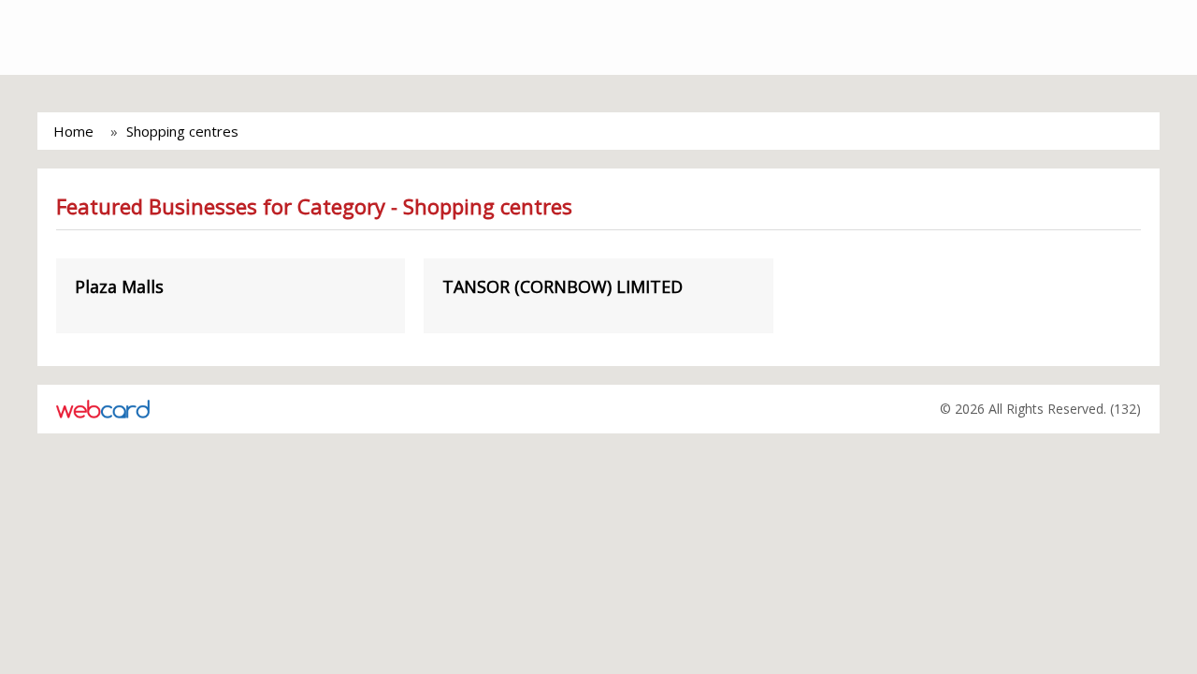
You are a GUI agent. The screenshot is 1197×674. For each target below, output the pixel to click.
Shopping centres (182, 131)
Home (73, 131)
